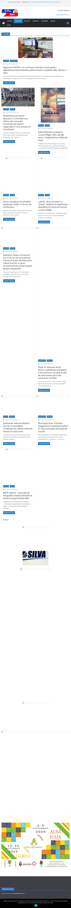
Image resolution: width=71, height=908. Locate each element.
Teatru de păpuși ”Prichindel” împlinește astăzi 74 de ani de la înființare (17, 204)
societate (18, 21)
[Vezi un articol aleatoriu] (67, 23)
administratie (13, 60)
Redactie (16, 64)
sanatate (36, 21)
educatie (27, 21)
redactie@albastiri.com (18, 893)
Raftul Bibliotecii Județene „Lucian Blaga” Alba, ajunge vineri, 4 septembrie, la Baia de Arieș (52, 136)
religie (53, 21)
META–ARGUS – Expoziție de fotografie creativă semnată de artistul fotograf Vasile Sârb (17, 495)
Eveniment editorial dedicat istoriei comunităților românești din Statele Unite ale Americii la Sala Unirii (17, 427)
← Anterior (5, 520)
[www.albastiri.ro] (3, 23)
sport (9, 25)
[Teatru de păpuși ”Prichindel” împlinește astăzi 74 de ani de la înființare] (18, 174)
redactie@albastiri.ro (63, 15)
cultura (9, 21)
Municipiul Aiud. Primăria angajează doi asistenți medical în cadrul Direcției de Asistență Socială (53, 427)
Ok (36, 905)
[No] (69, 903)
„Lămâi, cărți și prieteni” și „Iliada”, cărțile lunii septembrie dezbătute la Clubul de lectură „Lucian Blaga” (53, 205)
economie (44, 21)
